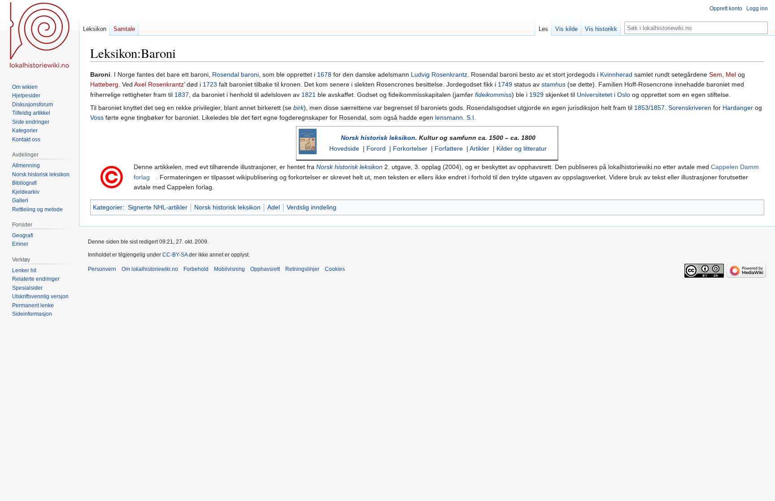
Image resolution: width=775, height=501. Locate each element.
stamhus (553, 84)
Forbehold (196, 269)
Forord (376, 148)
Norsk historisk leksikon (378, 137)
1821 (308, 94)
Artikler (479, 148)
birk (298, 107)
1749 (505, 84)
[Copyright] (111, 176)
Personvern (102, 269)
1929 (536, 94)
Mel (731, 74)
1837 (181, 94)
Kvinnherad (616, 74)
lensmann (449, 117)
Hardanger (738, 107)
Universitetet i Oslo (603, 94)
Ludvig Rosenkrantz (439, 74)
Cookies (335, 269)
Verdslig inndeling (311, 207)
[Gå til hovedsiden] (39, 36)
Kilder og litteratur (521, 148)
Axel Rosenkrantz (159, 84)
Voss (97, 117)
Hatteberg (104, 84)
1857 (657, 107)
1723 (210, 84)
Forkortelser (410, 148)
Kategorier (107, 207)
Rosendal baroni (235, 74)
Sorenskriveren (689, 107)
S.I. (471, 117)
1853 (641, 107)
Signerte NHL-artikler (157, 207)
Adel (273, 207)
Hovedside (344, 148)
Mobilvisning (229, 269)
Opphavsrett (265, 269)
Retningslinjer (302, 269)
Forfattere (449, 148)
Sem (715, 74)
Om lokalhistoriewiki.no (150, 269)
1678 (324, 74)
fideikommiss (493, 94)
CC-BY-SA (174, 255)
